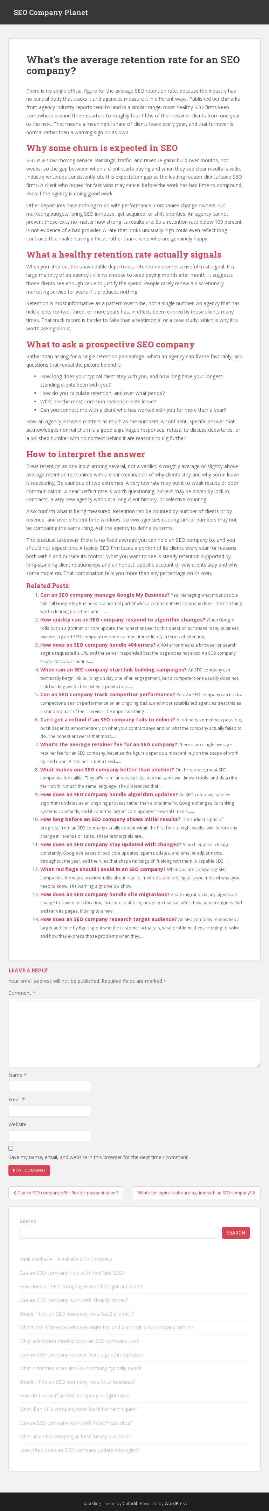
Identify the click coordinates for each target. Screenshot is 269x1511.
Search (27, 1221)
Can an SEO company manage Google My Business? (105, 594)
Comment (21, 993)
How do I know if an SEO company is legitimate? (74, 1395)
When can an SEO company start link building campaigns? (113, 669)
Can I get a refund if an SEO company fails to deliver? (107, 719)
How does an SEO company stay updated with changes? (110, 844)
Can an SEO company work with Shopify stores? (73, 1300)
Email (16, 1099)
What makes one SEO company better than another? (107, 769)
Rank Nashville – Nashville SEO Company (65, 1259)
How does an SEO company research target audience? (108, 919)
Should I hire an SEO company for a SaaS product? (76, 1313)
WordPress (176, 1503)
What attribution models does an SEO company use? (79, 1341)
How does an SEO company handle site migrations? (105, 894)
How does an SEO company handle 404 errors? (98, 644)
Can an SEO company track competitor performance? (107, 694)
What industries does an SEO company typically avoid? (80, 1368)
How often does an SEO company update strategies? (79, 1450)
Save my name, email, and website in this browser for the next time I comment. (98, 1157)
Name (17, 1075)
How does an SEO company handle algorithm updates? (109, 794)
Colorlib (131, 1503)
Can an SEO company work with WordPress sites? (75, 1422)
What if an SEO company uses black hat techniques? (78, 1409)
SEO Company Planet (51, 12)
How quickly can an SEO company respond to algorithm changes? (122, 619)
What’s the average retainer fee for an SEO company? (108, 744)
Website (17, 1124)
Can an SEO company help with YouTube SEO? (72, 1272)
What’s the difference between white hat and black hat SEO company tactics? (106, 1327)
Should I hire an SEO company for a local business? (77, 1382)
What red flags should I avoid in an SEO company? (103, 869)
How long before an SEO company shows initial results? (110, 819)
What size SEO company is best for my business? (74, 1436)
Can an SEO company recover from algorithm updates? (81, 1354)
